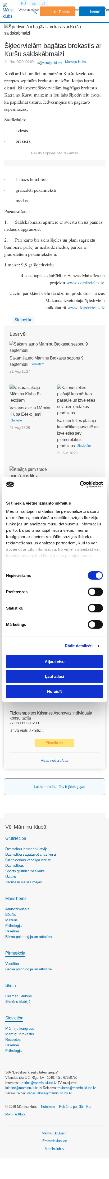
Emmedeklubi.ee (54, 1141)
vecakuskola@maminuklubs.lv (49, 1093)
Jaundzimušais (17, 909)
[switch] (95, 591)
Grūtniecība (15, 838)
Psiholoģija (13, 925)
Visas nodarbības (55, 760)
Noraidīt (54, 691)
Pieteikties (54, 743)
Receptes (13, 1039)
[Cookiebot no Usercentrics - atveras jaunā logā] (80, 484)
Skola (10, 985)
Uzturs (10, 876)
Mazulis (11, 920)
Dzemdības (14, 865)
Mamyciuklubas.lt (54, 1133)
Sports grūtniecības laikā (25, 871)
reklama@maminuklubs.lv (77, 1088)
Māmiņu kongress (19, 1028)
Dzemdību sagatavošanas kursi (30, 854)
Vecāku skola (29, 10)
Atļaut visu (55, 661)
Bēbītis (10, 914)
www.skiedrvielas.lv (84, 282)
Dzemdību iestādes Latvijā (26, 849)
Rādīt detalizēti (79, 646)
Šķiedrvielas (24, 320)
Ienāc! (94, 11)
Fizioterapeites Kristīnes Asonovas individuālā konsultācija (51, 715)
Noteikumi (48, 1107)
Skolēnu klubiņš (17, 1001)
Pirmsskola (15, 953)
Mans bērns (15, 898)
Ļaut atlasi (54, 676)
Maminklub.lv (54, 1149)
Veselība (12, 931)
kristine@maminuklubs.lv (38, 1083)
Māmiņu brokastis (19, 1034)
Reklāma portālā (71, 1107)
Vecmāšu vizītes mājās (23, 882)
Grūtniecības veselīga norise (28, 860)
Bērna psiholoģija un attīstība (28, 936)
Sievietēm (14, 1018)
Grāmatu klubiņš (18, 996)
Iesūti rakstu (59, 11)
